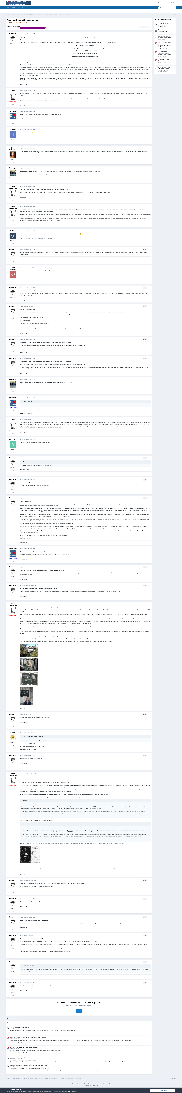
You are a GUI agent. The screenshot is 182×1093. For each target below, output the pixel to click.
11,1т (13, 123)
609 (13, 243)
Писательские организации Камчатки (19, 1027)
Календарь (20, 7)
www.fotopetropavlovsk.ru (26, 118)
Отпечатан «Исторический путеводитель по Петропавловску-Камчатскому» (29, 1065)
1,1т (13, 142)
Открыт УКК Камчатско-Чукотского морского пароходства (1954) (164, 69)
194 (13, 162)
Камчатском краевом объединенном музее (63, 312)
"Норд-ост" (121, 531)
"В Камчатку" (130, 78)
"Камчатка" (28, 528)
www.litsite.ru (23, 105)
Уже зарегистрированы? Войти (167, 2)
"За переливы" (119, 78)
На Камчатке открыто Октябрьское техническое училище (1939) (165, 61)
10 (13, 452)
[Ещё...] (149, 34)
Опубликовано (27, 33)
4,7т (13, 104)
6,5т (13, 180)
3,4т (13, 745)
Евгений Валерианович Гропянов (29, 969)
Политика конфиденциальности (91, 1082)
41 (13, 282)
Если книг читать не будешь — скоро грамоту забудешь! (24, 1047)
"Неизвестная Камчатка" (136, 531)
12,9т (13, 46)
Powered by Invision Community (91, 1085)
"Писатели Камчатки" (29, 80)
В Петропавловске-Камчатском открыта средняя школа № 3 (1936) (164, 53)
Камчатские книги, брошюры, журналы (19, 1057)
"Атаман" (106, 78)
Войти (78, 1011)
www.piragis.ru (23, 84)
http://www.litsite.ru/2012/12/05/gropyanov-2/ (61, 382)
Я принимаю (163, 1090)
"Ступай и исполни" (146, 78)
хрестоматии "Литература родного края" (73, 80)
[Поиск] (174, 7)
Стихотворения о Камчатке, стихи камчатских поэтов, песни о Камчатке (28, 1037)
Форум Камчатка (11, 7)
